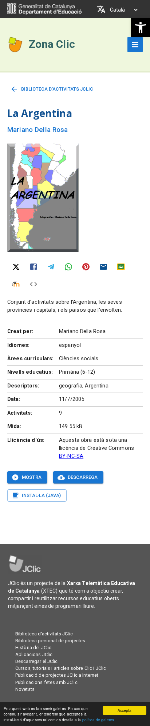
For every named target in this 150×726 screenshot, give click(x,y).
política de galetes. (98, 719)
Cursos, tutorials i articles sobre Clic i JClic (60, 668)
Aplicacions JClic (33, 654)
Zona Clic (52, 44)
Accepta (125, 710)
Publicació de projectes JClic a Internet (56, 675)
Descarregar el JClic (36, 661)
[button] (140, 27)
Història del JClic (33, 647)
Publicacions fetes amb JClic (46, 682)
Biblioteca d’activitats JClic (44, 633)
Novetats (25, 689)
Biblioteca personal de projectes (50, 640)
